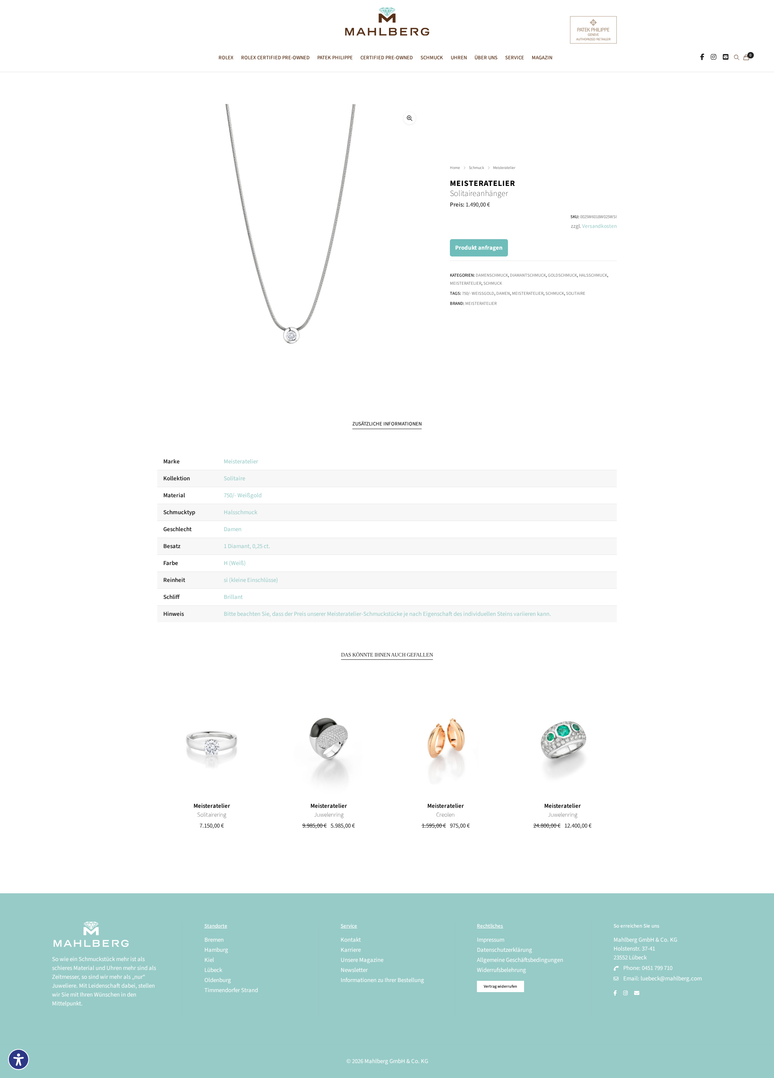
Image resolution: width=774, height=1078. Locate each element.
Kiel (209, 960)
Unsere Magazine (362, 960)
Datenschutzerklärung (504, 950)
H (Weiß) (235, 563)
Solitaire (575, 293)
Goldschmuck (562, 275)
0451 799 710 (657, 968)
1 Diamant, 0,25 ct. (247, 546)
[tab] (387, 424)
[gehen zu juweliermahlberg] (714, 57)
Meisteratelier (504, 168)
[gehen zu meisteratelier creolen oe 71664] (445, 742)
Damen (503, 293)
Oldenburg (217, 980)
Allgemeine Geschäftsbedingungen (520, 960)
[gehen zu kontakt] (726, 57)
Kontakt (351, 940)
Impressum (490, 940)
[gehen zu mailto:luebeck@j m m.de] (637, 993)
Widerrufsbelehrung (501, 970)
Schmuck (476, 168)
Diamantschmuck (528, 275)
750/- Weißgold (478, 293)
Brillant (233, 597)
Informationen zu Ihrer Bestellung (382, 980)
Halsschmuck (593, 275)
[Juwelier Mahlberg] (387, 31)
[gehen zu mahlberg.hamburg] (702, 57)
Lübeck (213, 970)
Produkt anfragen (479, 248)
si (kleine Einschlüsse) (251, 580)
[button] (410, 118)
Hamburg (216, 950)
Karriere (351, 950)
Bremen (214, 940)
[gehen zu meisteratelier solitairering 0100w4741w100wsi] (211, 742)
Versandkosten (599, 226)
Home (455, 168)
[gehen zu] (736, 58)
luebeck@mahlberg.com (671, 978)
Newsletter (354, 970)
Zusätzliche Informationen (387, 423)
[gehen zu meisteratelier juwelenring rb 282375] (328, 742)
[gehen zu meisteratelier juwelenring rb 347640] (562, 742)
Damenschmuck (492, 275)
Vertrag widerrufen (500, 986)
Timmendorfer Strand (231, 990)
